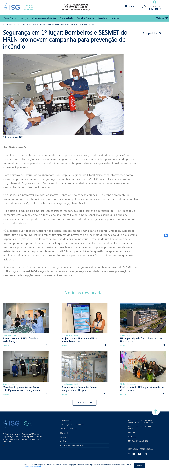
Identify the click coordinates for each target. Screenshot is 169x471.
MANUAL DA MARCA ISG (138, 441)
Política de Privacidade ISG (72, 445)
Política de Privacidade (32, 467)
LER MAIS (6, 345)
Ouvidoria (102, 18)
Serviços (24, 18)
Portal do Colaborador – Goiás (140, 427)
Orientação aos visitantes (44, 18)
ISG (4, 24)
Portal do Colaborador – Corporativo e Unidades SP (140, 421)
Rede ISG (131, 433)
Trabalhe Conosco (85, 18)
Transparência (66, 18)
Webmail (132, 437)
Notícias (115, 18)
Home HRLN (11, 24)
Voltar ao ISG (162, 18)
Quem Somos (10, 18)
